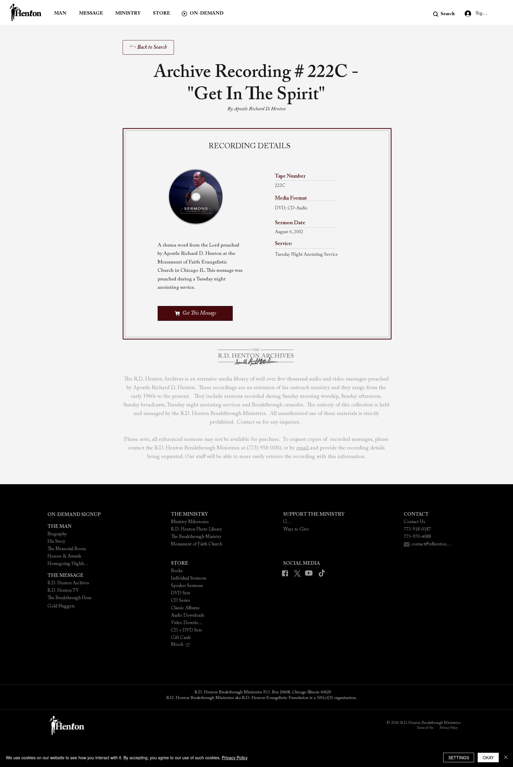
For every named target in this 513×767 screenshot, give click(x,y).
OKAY (488, 757)
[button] (444, 14)
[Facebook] (286, 573)
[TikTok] (321, 573)
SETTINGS (458, 757)
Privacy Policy (235, 757)
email (303, 448)
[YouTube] (310, 573)
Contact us (249, 422)
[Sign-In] (466, 13)
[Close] (505, 757)
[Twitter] (298, 573)
